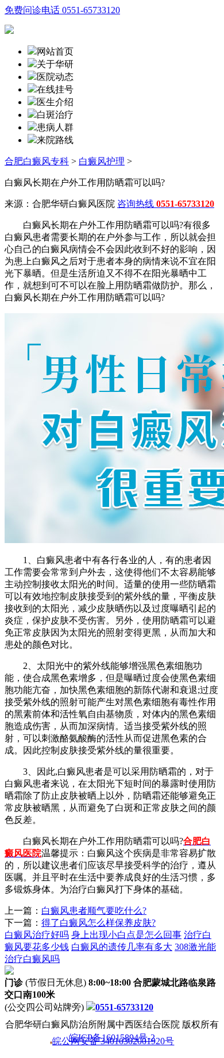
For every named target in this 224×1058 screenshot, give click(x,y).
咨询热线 (165, 204)
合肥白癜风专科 (37, 161)
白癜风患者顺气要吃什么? (93, 910)
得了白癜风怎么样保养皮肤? (98, 923)
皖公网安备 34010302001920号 (113, 1042)
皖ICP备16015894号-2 (112, 1038)
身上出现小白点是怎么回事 (126, 935)
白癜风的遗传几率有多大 (121, 947)
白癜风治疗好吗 (37, 935)
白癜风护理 (102, 161)
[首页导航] (32, 89)
